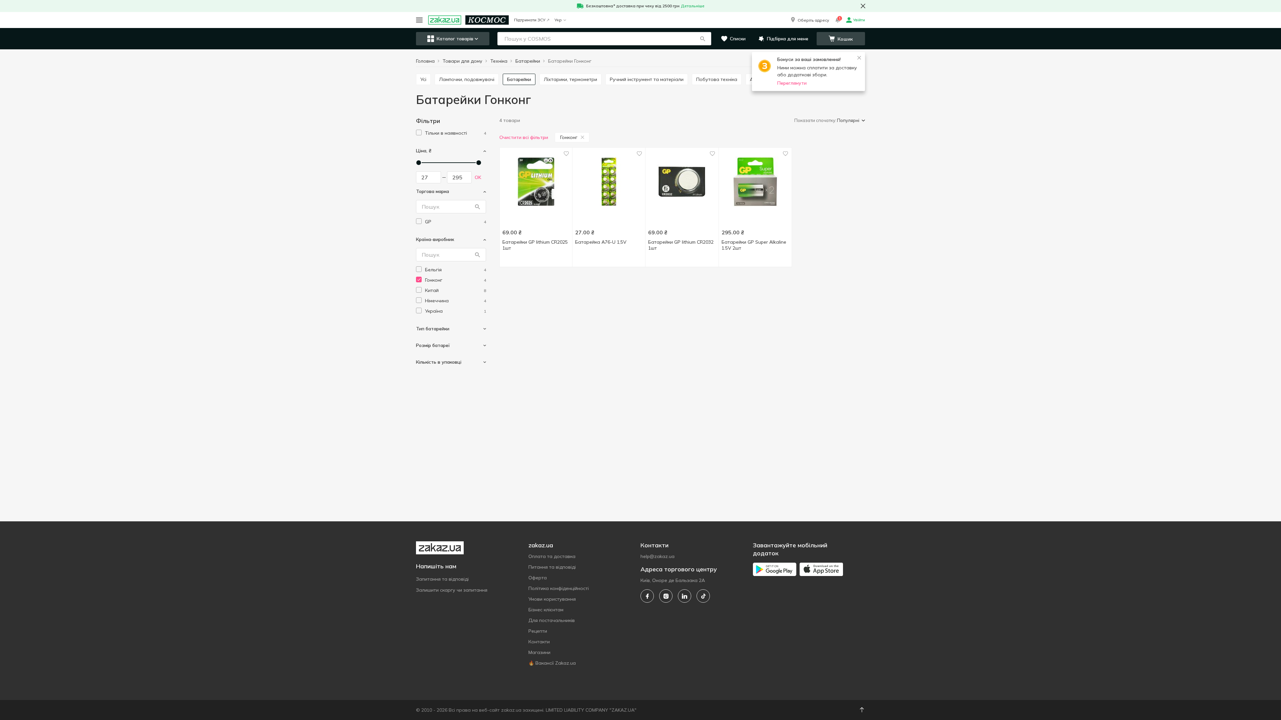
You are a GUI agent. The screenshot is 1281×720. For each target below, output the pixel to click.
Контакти (539, 642)
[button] (809, 20)
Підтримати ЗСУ (529, 19)
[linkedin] (684, 596)
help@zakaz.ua (657, 556)
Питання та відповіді (552, 567)
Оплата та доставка (551, 556)
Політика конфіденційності (558, 588)
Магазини (539, 652)
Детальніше (693, 5)
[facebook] (647, 596)
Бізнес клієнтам (545, 610)
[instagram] (666, 596)
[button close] (863, 6)
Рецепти (537, 631)
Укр (558, 19)
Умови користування (552, 599)
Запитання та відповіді (442, 579)
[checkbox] (419, 132)
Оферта (537, 578)
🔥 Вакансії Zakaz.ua (552, 663)
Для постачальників (551, 620)
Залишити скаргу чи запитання (451, 590)
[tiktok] (703, 596)
